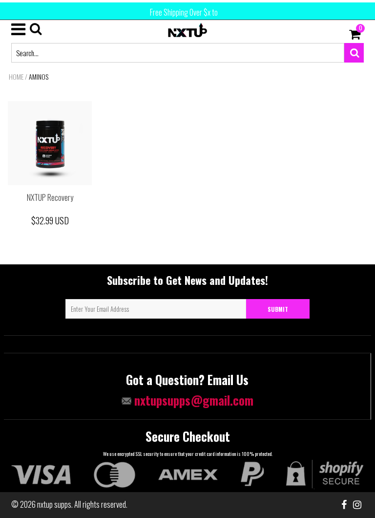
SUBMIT (278, 309)
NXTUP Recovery (50, 197)
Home (16, 77)
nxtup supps (54, 504)
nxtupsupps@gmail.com (192, 400)
